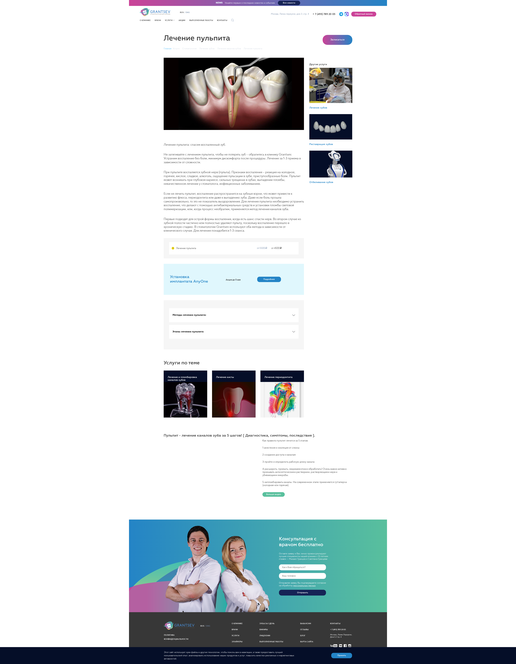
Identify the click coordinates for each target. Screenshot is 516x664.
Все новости (289, 3)
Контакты (222, 20)
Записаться (337, 40)
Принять (341, 655)
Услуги (168, 20)
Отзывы (304, 629)
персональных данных (304, 585)
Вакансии (305, 623)
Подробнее (269, 279)
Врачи (158, 20)
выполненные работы (271, 642)
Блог (302, 635)
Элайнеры (237, 642)
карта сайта (306, 642)
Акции (182, 20)
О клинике (145, 20)
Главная (167, 48)
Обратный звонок (364, 14)
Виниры (263, 629)
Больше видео (273, 494)
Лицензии (264, 635)
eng (188, 12)
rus (182, 12)
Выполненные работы (201, 20)
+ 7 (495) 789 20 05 (324, 14)
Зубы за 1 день (266, 623)
